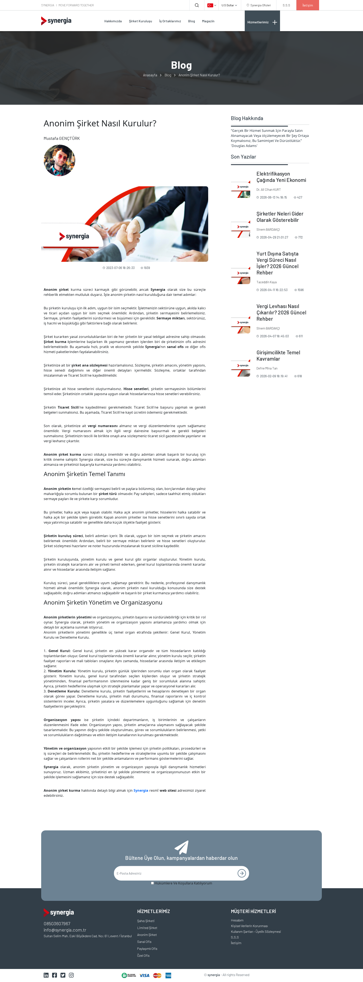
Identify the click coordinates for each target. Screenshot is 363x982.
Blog (191, 21)
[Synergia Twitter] (62, 975)
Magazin (208, 21)
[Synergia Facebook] (54, 975)
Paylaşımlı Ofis (147, 948)
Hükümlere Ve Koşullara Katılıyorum (183, 883)
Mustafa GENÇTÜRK (62, 138)
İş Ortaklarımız (170, 21)
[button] (211, 5)
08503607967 (57, 923)
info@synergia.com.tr (65, 929)
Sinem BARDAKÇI (268, 229)
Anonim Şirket (147, 935)
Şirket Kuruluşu (140, 21)
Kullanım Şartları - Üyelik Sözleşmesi (256, 931)
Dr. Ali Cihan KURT (268, 189)
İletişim (236, 943)
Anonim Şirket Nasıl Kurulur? (199, 75)
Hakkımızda (113, 21)
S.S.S (235, 937)
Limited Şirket (147, 928)
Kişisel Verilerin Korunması (249, 926)
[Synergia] (56, 21)
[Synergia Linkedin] (46, 975)
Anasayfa (150, 75)
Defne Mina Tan (267, 368)
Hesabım (237, 920)
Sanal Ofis (144, 942)
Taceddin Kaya (266, 282)
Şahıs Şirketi (146, 921)
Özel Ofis (143, 955)
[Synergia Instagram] (71, 975)
